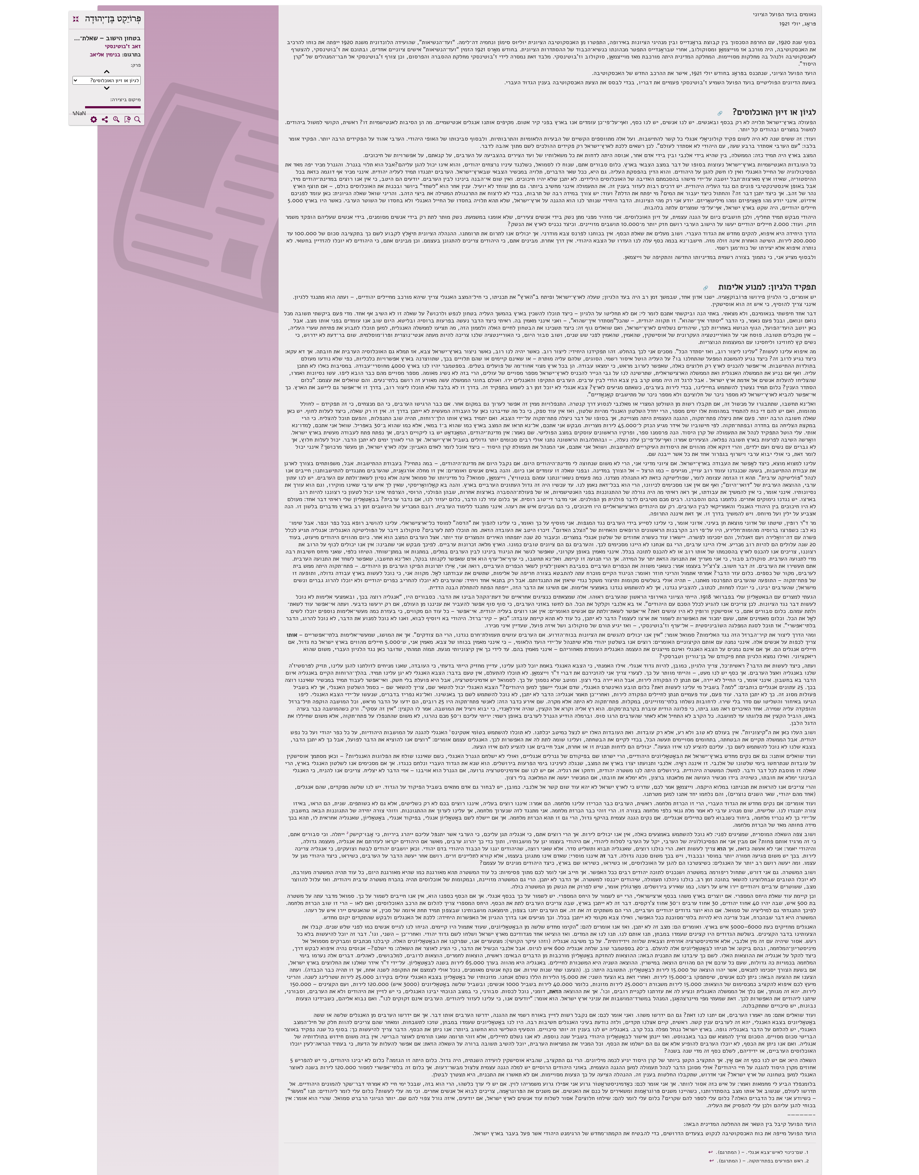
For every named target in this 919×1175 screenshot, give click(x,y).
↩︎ (711, 1152)
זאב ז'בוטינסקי (123, 46)
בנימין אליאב (105, 54)
